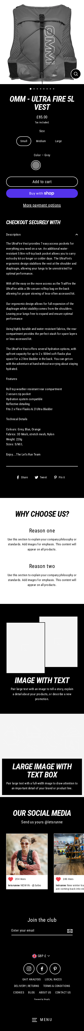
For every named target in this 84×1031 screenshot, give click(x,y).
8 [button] (54, 89)
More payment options (42, 205)
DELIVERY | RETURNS (26, 986)
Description (13, 234)
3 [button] (38, 89)
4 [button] (41, 89)
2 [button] (34, 89)
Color (42, 155)
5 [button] (44, 89)
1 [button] (31, 89)
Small (23, 141)
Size (42, 131)
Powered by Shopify (42, 999)
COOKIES (18, 992)
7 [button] (51, 89)
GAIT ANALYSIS (31, 979)
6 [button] (47, 89)
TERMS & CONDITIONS (56, 986)
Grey (35, 165)
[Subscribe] (69, 930)
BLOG (31, 992)
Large (58, 141)
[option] (42, 42)
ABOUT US (45, 992)
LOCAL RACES (53, 979)
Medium (41, 141)
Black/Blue (46, 165)
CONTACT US (63, 992)
